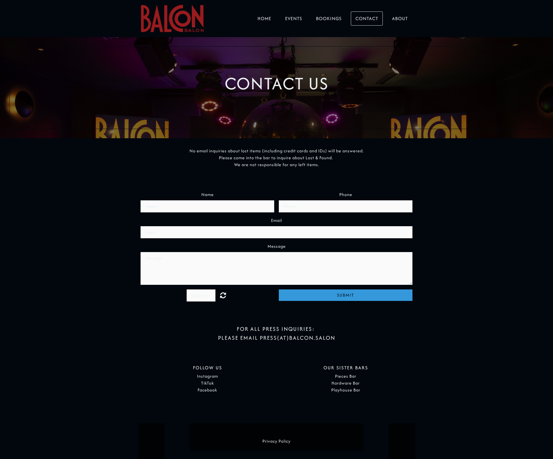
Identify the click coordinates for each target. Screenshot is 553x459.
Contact (366, 18)
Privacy (269, 441)
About (400, 18)
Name (207, 194)
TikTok (207, 383)
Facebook (207, 390)
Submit (345, 295)
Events (293, 18)
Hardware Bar (346, 383)
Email (276, 220)
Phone (345, 194)
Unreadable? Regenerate (226, 295)
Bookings (329, 18)
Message (277, 246)
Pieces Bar (345, 376)
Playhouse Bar (345, 390)
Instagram (207, 376)
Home (264, 18)
